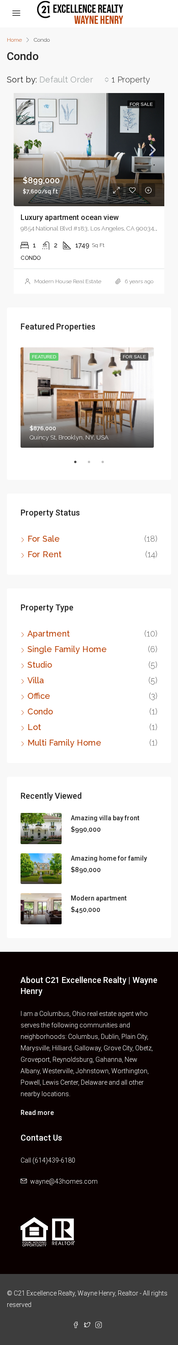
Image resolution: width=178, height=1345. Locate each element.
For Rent (44, 554)
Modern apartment (98, 898)
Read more (37, 1112)
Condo (40, 711)
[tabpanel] (89, 396)
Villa (35, 680)
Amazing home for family (109, 858)
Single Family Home (67, 649)
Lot (34, 727)
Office (38, 696)
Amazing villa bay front (105, 818)
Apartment (48, 633)
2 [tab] (93, 465)
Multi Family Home (64, 742)
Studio (39, 665)
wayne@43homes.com (64, 1181)
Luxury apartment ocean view (70, 217)
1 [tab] (79, 465)
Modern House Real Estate (67, 281)
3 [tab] (107, 465)
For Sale (43, 538)
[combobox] (74, 79)
